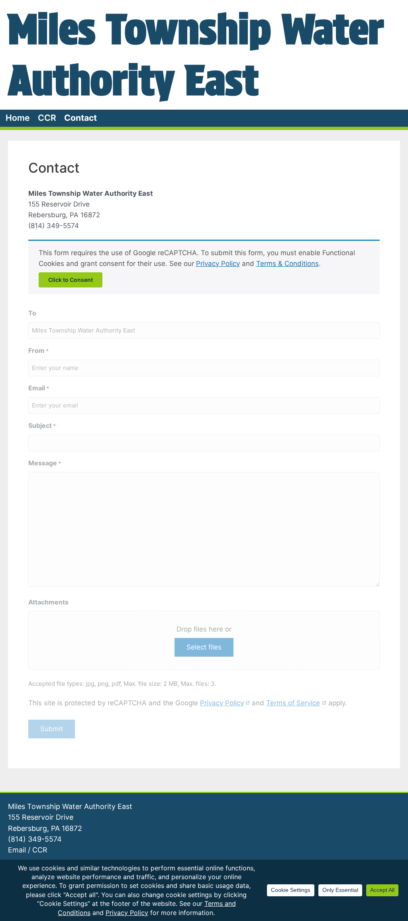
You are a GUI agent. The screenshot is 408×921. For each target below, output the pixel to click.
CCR (47, 117)
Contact (80, 117)
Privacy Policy (218, 264)
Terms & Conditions (287, 264)
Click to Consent (70, 279)
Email (17, 850)
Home (18, 117)
